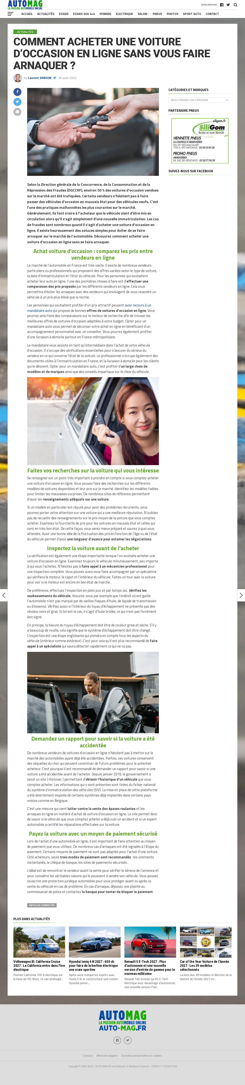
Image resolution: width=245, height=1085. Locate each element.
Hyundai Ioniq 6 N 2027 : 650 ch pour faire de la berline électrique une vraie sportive (93, 965)
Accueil (27, 13)
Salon (142, 13)
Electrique (124, 13)
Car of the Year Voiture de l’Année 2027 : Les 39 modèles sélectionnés (204, 965)
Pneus (157, 13)
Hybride (105, 13)
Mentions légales (107, 1055)
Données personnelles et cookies (141, 1055)
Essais (64, 13)
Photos (172, 13)
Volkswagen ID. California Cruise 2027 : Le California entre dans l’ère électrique (39, 965)
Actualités (45, 13)
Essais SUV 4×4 (84, 13)
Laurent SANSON (39, 77)
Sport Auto (192, 13)
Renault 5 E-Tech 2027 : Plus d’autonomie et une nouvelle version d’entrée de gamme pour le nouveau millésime (149, 967)
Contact (212, 13)
